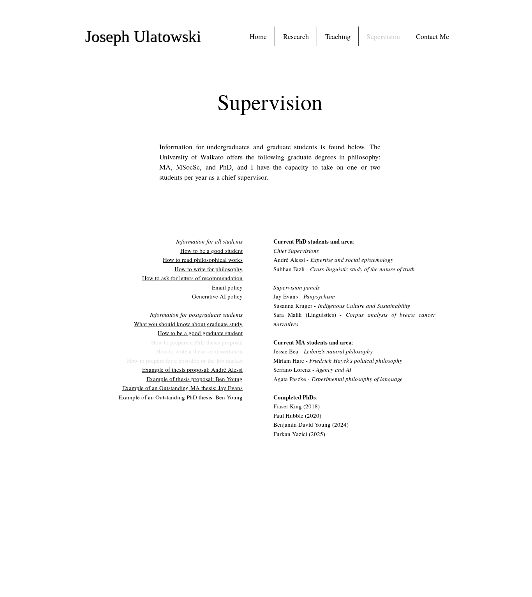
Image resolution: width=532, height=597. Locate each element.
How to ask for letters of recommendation (192, 278)
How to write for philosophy (208, 269)
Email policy (227, 287)
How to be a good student (211, 250)
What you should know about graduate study (188, 324)
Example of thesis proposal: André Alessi (192, 369)
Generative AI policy (217, 296)
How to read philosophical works (203, 259)
